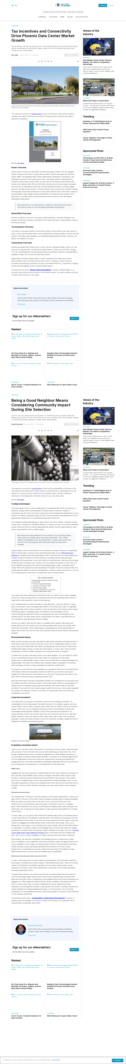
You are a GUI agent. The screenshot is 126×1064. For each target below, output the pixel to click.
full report (20, 163)
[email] (51, 61)
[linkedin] (42, 61)
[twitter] (45, 61)
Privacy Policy (56, 1060)
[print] (78, 61)
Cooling (70, 17)
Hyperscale (42, 17)
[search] (16, 5)
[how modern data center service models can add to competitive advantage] (99, 47)
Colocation (53, 17)
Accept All (117, 1060)
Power (62, 17)
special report (37, 114)
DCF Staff (14, 55)
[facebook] (39, 61)
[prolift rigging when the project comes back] (99, 87)
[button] (12, 5)
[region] (63, 1060)
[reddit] (48, 61)
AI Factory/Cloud (81, 17)
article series (36, 488)
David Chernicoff (17, 424)
